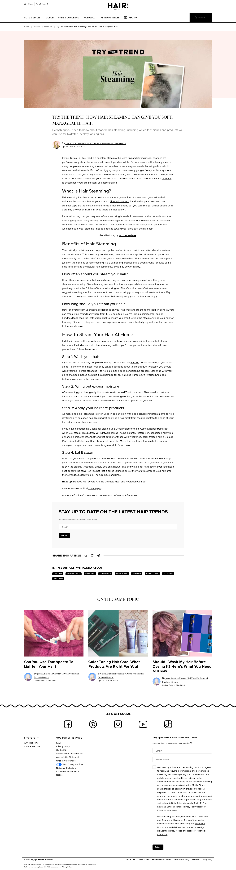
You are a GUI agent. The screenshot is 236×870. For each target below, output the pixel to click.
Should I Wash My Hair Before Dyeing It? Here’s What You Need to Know (182, 666)
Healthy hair (121, 574)
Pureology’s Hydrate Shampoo (149, 375)
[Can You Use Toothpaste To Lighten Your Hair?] (53, 633)
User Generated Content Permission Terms (154, 859)
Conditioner (105, 574)
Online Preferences (66, 760)
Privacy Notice (175, 830)
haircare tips (125, 158)
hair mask (125, 418)
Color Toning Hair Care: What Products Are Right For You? (114, 664)
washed (135, 362)
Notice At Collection (66, 767)
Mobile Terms (198, 784)
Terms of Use (190, 819)
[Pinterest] (92, 724)
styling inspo (144, 158)
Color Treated (73, 574)
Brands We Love (32, 746)
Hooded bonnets (119, 201)
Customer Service (69, 738)
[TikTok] (168, 724)
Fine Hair (58, 574)
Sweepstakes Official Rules (69, 753)
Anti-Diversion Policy (181, 859)
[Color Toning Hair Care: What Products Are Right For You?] (118, 633)
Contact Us (61, 749)
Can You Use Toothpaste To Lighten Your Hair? (48, 664)
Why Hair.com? (42, 4)
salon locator (78, 495)
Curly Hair (89, 574)
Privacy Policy (63, 746)
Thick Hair (58, 578)
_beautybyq (94, 488)
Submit (64, 535)
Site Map (195, 859)
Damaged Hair (152, 574)
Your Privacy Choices (72, 764)
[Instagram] (118, 724)
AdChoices (51, 867)
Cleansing (168, 574)
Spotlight (31, 738)
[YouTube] (143, 724)
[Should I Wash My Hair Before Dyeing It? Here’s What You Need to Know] (182, 633)
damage (136, 280)
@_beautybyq (127, 235)
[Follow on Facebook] (67, 724)
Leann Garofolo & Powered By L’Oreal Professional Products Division (96, 143)
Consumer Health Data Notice (67, 773)
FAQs (58, 742)
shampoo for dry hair (114, 375)
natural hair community (100, 266)
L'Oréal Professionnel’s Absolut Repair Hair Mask (141, 429)
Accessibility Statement (67, 756)
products (166, 178)
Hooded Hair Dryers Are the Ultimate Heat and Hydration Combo (109, 481)
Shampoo (137, 574)
